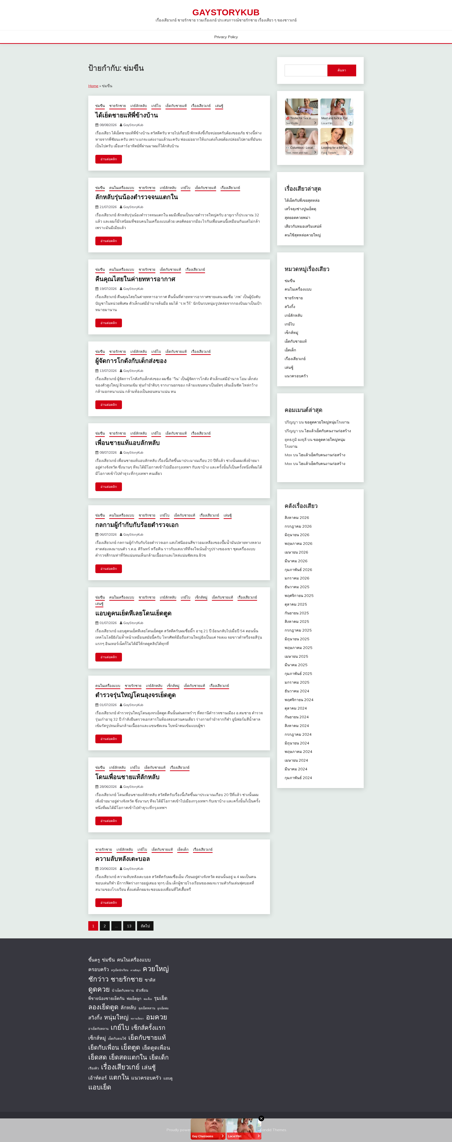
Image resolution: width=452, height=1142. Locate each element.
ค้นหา (342, 70)
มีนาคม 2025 (296, 664)
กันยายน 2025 (297, 613)
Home (93, 85)
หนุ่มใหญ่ (116, 1017)
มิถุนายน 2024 (297, 743)
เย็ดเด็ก (183, 849)
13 (129, 926)
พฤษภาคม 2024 (298, 751)
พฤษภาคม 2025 (298, 647)
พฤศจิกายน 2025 (299, 595)
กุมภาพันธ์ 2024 (298, 777)
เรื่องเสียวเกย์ (201, 105)
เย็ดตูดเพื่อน (156, 1047)
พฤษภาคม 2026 (298, 543)
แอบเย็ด (99, 1087)
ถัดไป (145, 926)
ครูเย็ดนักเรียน (119, 970)
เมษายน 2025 (296, 656)
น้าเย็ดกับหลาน (123, 990)
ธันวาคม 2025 (297, 586)
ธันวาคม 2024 (297, 691)
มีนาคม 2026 (296, 561)
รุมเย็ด (160, 998)
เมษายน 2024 (296, 760)
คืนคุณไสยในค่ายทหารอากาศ (135, 279)
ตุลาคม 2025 (296, 604)
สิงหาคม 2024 (297, 725)
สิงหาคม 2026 (297, 517)
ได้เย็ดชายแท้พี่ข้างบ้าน (126, 115)
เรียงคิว (93, 1068)
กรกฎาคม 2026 (298, 526)
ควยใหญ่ (156, 968)
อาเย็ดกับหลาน (98, 1029)
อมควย (156, 1017)
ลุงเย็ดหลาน (146, 1008)
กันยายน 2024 (297, 717)
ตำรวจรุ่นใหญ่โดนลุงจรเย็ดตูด (135, 694)
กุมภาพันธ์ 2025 (298, 673)
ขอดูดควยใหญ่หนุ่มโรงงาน (327, 422)
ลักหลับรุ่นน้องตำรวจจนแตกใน (136, 197)
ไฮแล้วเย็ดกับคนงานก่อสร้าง (328, 430)
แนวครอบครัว (296, 376)
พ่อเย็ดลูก (134, 998)
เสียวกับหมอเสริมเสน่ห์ (303, 226)
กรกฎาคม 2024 (298, 734)
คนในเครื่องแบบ (121, 187)
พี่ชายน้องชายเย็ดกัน (106, 998)
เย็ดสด (97, 1057)
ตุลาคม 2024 (296, 708)
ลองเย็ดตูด (103, 1007)
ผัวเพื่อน (142, 990)
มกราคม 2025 (297, 682)
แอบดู (168, 1078)
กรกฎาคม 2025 (298, 630)
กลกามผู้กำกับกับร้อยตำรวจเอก (137, 524)
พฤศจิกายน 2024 (299, 699)
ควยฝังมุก (135, 970)
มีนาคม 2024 (296, 769)
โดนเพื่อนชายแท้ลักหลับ (127, 777)
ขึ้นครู (94, 960)
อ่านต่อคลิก (109, 159)
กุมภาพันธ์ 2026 (298, 569)
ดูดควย (99, 989)
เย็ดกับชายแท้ (176, 105)
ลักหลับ (128, 1007)
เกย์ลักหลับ (138, 105)
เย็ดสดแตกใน (128, 1057)
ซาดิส (150, 980)
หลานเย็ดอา (137, 1018)
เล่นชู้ (219, 105)
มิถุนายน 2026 (297, 534)
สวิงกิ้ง (290, 306)
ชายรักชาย (117, 105)
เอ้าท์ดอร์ (97, 1078)
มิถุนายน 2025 (297, 639)
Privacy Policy (226, 36)
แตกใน (119, 1077)
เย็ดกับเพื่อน (103, 1047)
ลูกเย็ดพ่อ (163, 1008)
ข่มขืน (100, 105)
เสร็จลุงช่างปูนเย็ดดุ (300, 208)
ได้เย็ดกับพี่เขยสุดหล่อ (302, 200)
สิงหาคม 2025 (297, 621)
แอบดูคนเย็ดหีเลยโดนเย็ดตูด (133, 613)
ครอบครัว (98, 969)
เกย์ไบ (156, 105)
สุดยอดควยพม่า (297, 217)
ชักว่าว (98, 979)
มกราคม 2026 (297, 578)
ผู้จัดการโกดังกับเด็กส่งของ (131, 360)
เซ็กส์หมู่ (201, 597)
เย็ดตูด (130, 1047)
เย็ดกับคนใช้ (117, 1038)
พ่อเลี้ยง (148, 999)
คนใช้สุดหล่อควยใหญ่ (303, 235)
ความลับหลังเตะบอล (122, 858)
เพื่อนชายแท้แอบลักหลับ (127, 442)
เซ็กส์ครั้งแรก (148, 1027)
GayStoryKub (226, 12)
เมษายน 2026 (296, 552)
